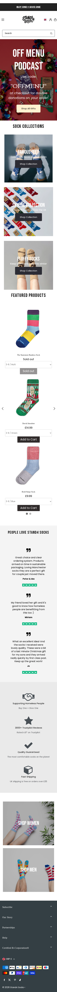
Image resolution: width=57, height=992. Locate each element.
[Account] (50, 19)
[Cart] (55, 19)
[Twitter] (9, 980)
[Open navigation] (10, 19)
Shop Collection (28, 163)
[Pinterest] (15, 980)
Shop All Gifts (28, 108)
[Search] (51, 33)
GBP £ (9, 959)
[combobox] (28, 33)
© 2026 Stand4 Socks (13, 987)
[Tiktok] (20, 980)
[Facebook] (4, 980)
